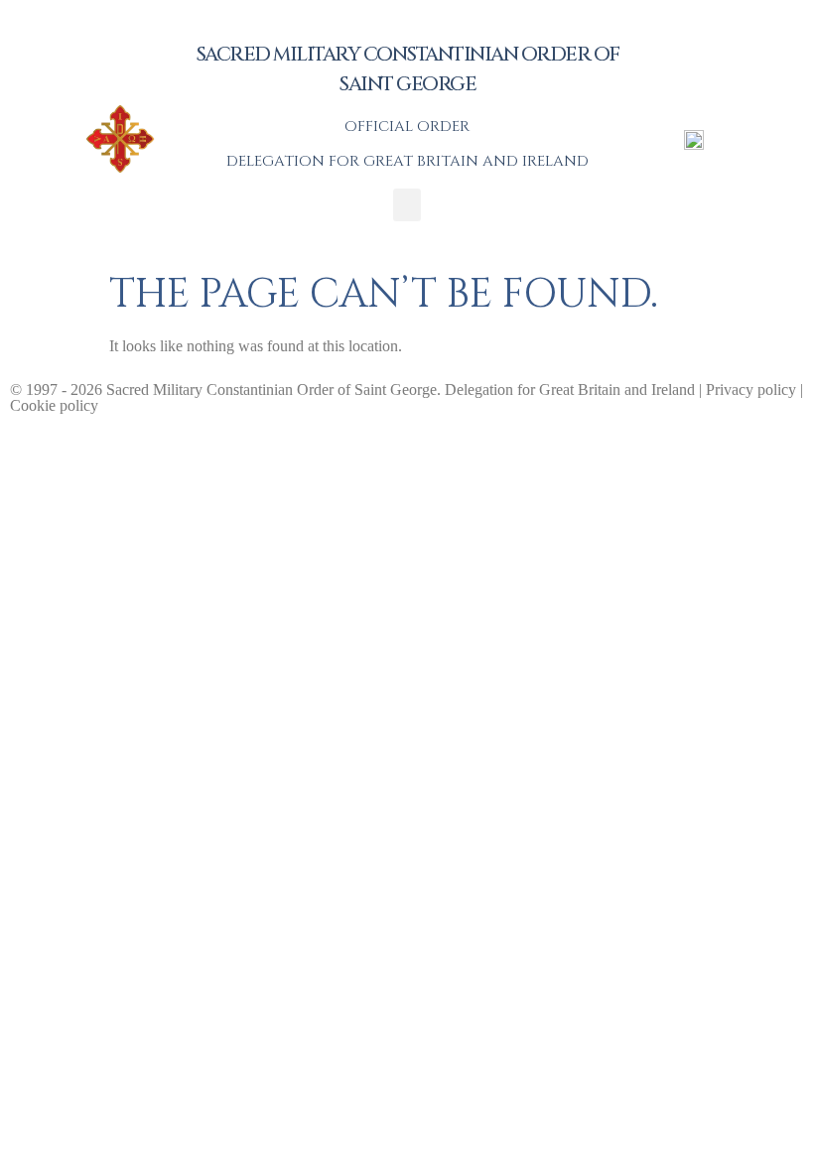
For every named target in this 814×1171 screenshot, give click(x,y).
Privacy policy (751, 389)
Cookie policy (54, 405)
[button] (407, 205)
